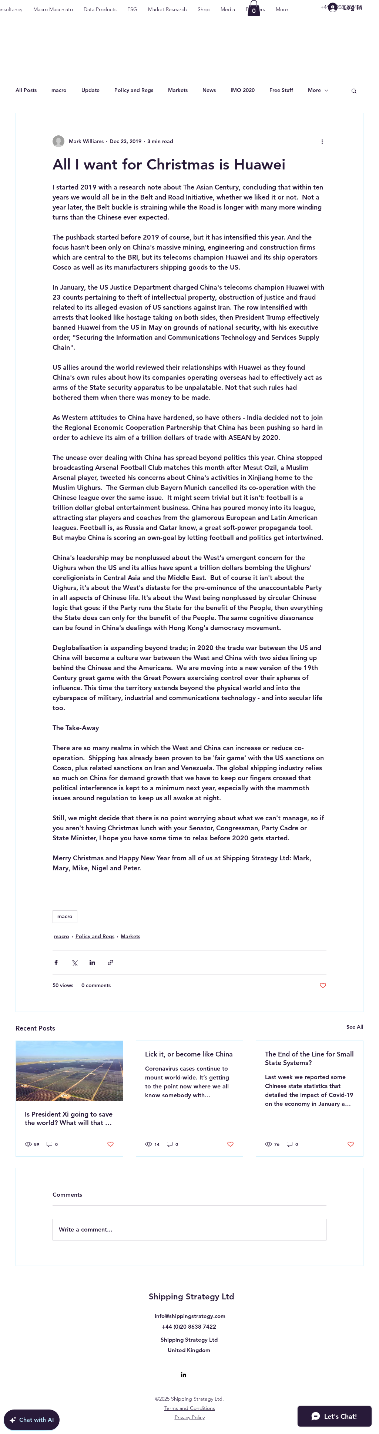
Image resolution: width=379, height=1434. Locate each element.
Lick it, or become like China (189, 1054)
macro (59, 90)
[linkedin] (183, 1374)
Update (90, 90)
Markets (178, 90)
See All (354, 1026)
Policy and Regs (133, 90)
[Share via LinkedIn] (92, 962)
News (209, 90)
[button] (354, 90)
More (314, 90)
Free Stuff (281, 90)
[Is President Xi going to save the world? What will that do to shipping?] (69, 1071)
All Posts (26, 90)
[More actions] (322, 141)
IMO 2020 (243, 90)
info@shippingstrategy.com (190, 1315)
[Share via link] (110, 962)
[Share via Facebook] (56, 962)
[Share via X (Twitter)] (74, 962)
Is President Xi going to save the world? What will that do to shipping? (69, 1118)
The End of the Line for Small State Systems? (309, 1058)
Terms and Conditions (189, 1408)
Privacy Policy (190, 1417)
